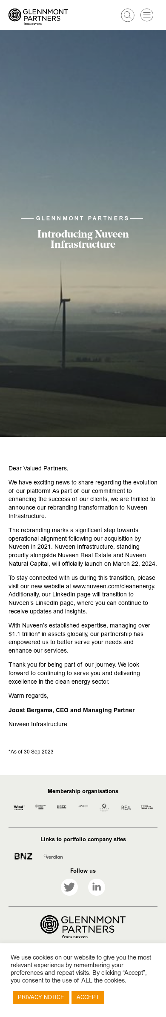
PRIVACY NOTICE (41, 997)
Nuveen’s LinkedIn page (41, 603)
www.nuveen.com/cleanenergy (113, 586)
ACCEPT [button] (88, 997)
